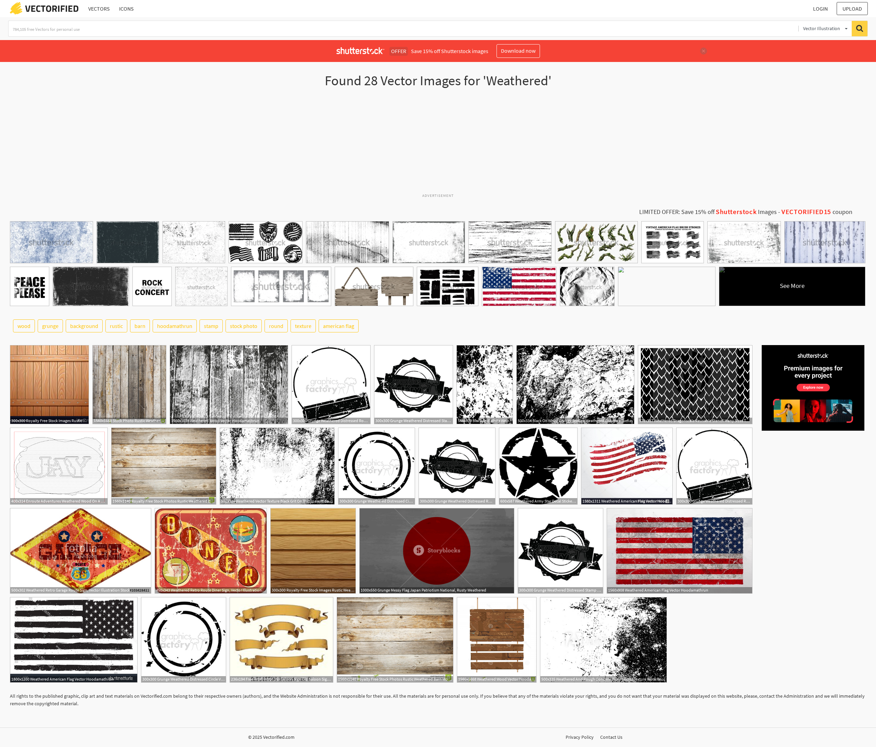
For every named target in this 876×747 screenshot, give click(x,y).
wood (23, 325)
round (276, 325)
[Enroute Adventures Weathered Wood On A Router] (58, 466)
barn (139, 325)
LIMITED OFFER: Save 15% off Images (708, 212)
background (84, 325)
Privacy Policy (580, 737)
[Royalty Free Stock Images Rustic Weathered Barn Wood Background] (49, 384)
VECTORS (99, 8)
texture (303, 325)
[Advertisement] (438, 143)
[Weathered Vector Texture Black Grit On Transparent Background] (277, 466)
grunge (50, 325)
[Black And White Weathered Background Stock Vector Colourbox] (485, 384)
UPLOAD (852, 8)
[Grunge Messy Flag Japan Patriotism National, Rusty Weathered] (437, 550)
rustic (116, 325)
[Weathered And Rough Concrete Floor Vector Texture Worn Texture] (603, 639)
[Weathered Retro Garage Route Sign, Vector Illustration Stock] (80, 550)
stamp (211, 325)
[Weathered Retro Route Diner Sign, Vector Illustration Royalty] (211, 550)
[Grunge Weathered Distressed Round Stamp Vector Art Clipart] (331, 384)
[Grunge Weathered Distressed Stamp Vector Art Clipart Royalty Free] (413, 384)
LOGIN (820, 8)
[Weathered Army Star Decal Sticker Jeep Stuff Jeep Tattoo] (538, 466)
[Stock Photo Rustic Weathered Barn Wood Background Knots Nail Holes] (129, 384)
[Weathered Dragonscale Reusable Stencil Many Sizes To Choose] (695, 384)
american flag (338, 325)
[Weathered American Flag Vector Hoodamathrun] (626, 466)
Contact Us (611, 737)
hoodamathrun (174, 325)
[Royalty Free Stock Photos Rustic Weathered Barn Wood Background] (164, 466)
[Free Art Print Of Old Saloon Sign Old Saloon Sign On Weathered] (281, 639)
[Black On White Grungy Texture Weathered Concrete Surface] (575, 384)
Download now (518, 50)
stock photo (243, 325)
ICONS (126, 8)
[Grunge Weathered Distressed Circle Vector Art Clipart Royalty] (376, 466)
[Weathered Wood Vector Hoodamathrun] (229, 384)
